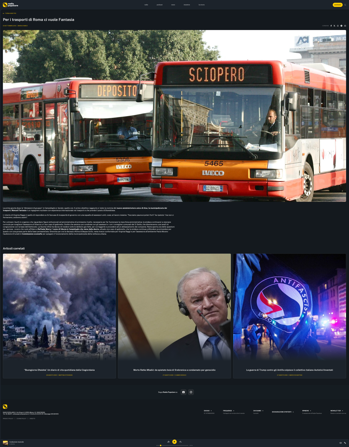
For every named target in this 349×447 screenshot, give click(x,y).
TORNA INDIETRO (10, 13)
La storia (201, 5)
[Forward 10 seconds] (181, 442)
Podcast (160, 5)
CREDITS (32, 418)
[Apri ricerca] (345, 5)
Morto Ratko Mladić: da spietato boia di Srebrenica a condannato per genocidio (174, 370)
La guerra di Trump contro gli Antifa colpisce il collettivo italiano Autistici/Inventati (289, 370)
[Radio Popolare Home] (10, 5)
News (173, 5)
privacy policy (8, 418)
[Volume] (341, 443)
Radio (146, 5)
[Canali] (345, 443)
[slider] (160, 445)
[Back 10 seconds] (168, 442)
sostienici (337, 5)
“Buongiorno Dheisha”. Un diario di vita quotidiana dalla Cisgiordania (59, 370)
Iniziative (187, 5)
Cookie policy (21, 418)
